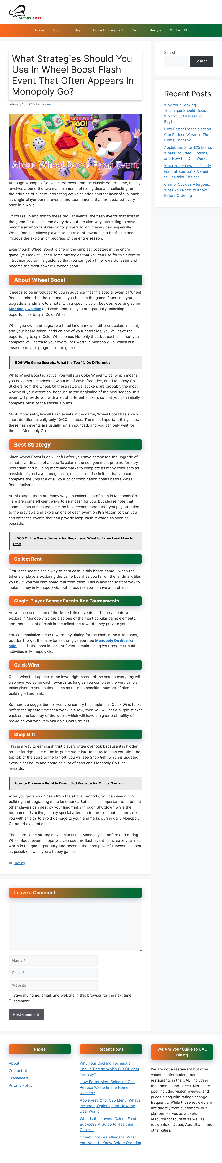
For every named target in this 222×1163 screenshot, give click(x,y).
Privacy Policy (21, 1085)
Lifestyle (154, 30)
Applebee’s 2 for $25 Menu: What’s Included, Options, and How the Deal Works (188, 153)
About (14, 1063)
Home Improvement (108, 30)
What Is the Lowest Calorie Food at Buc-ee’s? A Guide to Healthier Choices (187, 171)
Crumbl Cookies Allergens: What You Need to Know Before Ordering (187, 190)
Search (170, 52)
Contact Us (18, 1071)
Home (39, 30)
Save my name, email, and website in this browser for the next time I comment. (73, 998)
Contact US (178, 30)
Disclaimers (19, 1078)
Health (79, 30)
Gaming (19, 863)
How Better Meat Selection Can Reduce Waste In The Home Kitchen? (187, 134)
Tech (136, 30)
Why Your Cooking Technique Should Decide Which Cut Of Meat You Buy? (109, 1069)
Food (56, 30)
